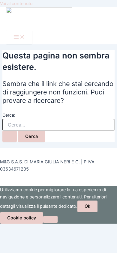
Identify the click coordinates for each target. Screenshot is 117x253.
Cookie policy (21, 218)
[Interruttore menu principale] (19, 37)
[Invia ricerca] (9, 136)
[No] (50, 219)
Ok (87, 206)
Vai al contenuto (16, 3)
